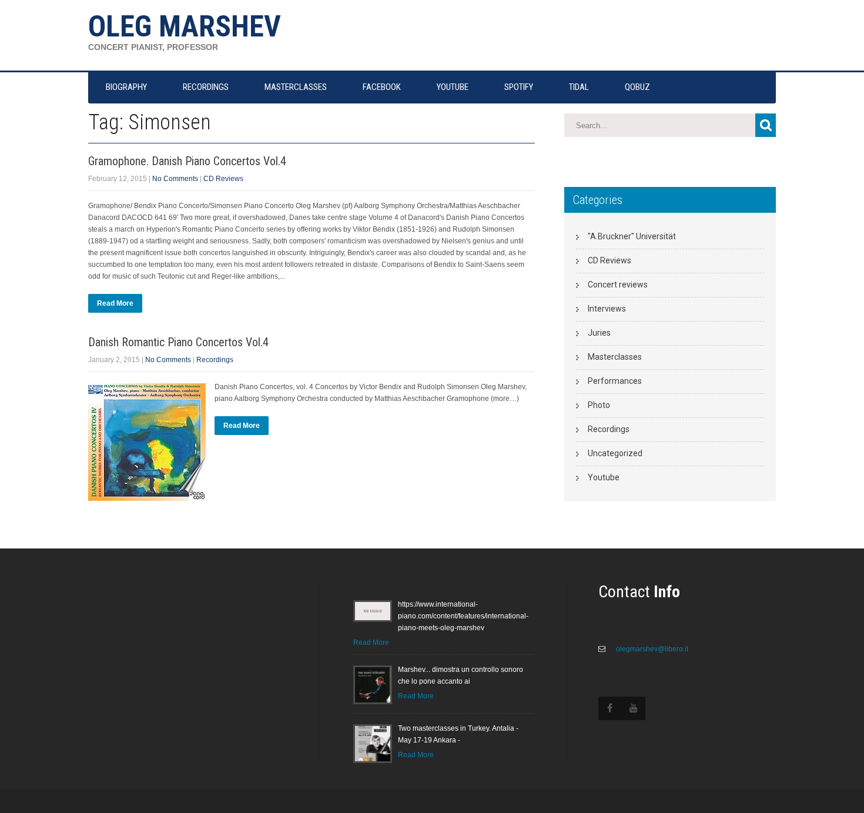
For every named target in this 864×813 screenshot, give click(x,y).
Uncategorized (615, 453)
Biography (126, 87)
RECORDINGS (206, 87)
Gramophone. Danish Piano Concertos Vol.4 (187, 161)
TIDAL (579, 87)
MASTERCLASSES (295, 87)
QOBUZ (637, 87)
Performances (615, 381)
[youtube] (633, 708)
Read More (115, 303)
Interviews (607, 308)
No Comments (175, 179)
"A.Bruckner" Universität (632, 236)
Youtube (603, 477)
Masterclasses (615, 357)
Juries (599, 332)
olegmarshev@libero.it (651, 649)
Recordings (214, 360)
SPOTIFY (518, 87)
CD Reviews (223, 179)
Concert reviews (618, 284)
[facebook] (610, 708)
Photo (599, 405)
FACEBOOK (382, 87)
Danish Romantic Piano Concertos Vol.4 (178, 342)
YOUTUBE (452, 87)
